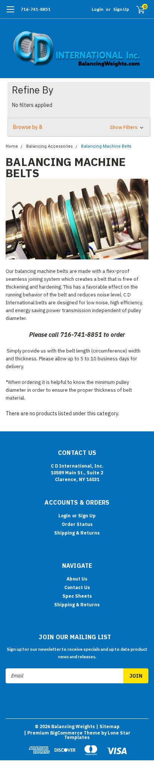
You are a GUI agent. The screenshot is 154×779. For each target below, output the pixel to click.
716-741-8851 (35, 9)
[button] (78, 127)
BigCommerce (66, 733)
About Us (77, 579)
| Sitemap (108, 726)
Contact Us (77, 587)
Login (97, 9)
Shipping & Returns (77, 533)
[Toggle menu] (10, 13)
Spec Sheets (77, 596)
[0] (136, 9)
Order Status (77, 524)
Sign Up (121, 9)
